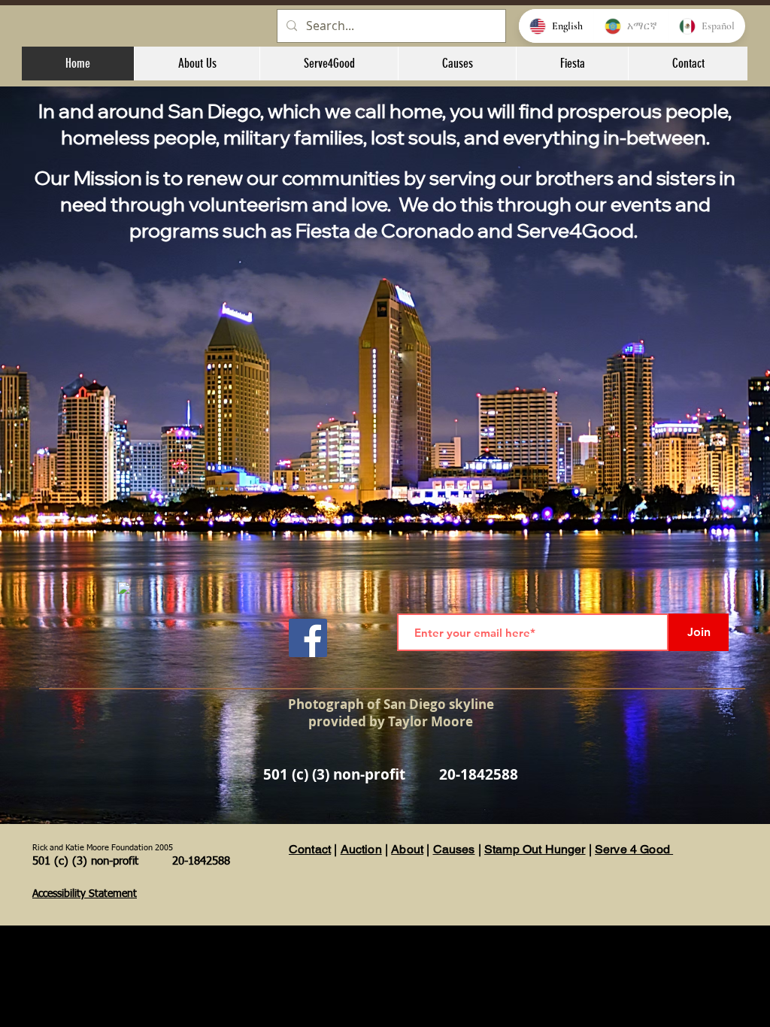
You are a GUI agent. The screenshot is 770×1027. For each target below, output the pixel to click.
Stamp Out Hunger (535, 849)
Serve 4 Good (634, 849)
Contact (310, 849)
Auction (361, 849)
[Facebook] (308, 638)
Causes (454, 849)
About (407, 849)
